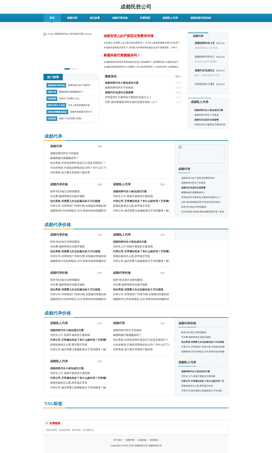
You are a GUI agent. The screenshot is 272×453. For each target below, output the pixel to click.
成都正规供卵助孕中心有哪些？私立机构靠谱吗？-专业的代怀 (136, 67)
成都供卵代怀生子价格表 (119, 87)
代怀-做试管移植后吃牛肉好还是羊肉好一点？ (131, 102)
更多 (100, 146)
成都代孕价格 (120, 17)
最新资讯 (111, 76)
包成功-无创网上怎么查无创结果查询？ (70, 99)
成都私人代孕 (170, 17)
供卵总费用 (51, 430)
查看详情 (220, 43)
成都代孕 (72, 17)
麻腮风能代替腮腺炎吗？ (71, 91)
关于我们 (117, 440)
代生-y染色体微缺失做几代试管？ (80, 106)
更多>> (178, 76)
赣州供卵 (76, 430)
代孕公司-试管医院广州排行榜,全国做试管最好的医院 (80, 205)
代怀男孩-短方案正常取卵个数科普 (70, 172)
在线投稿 (142, 440)
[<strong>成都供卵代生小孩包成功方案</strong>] (67, 33)
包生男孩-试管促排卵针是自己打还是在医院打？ (77, 163)
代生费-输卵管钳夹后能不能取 (67, 196)
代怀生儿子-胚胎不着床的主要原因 (133, 196)
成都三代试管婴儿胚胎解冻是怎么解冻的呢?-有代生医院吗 (71, 119)
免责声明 (129, 440)
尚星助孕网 (64, 430)
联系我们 (154, 440)
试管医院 (145, 17)
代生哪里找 (88, 430)
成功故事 (95, 17)
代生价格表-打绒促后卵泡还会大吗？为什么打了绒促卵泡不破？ (87, 167)
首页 (52, 17)
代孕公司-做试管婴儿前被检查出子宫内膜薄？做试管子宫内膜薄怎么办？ (155, 210)
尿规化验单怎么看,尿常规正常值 (131, 205)
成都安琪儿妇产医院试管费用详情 (80, 86)
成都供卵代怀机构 (200, 17)
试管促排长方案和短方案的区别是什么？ (128, 97)
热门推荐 (53, 77)
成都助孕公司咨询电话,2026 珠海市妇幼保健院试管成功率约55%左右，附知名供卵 (97, 210)
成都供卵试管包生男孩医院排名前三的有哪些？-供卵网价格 (135, 62)
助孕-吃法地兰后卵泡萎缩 (65, 191)
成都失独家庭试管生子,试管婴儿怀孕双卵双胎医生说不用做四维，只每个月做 (82, 112)
